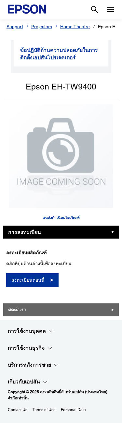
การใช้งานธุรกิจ (26, 348)
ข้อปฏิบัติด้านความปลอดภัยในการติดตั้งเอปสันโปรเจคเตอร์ (59, 54)
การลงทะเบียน (24, 232)
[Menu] (110, 10)
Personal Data (73, 409)
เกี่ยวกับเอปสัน (24, 382)
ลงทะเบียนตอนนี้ (28, 280)
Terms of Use (44, 409)
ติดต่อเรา (17, 309)
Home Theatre (75, 26)
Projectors (41, 26)
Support (15, 26)
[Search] (94, 10)
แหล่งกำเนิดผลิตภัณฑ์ (61, 218)
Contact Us (17, 409)
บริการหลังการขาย (29, 365)
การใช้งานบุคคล (27, 331)
